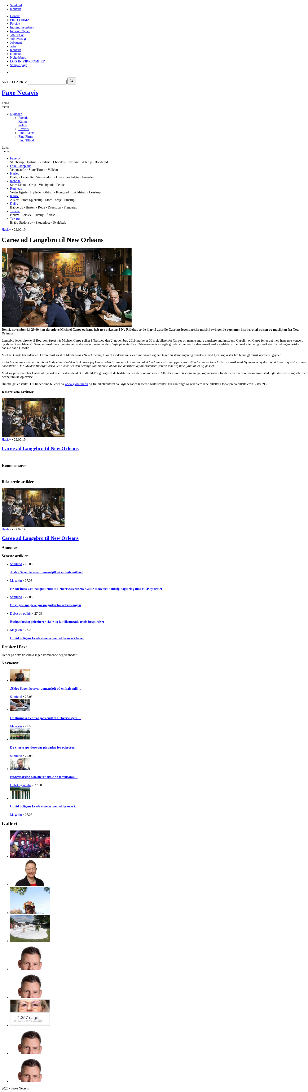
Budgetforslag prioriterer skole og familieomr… (44, 777)
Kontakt (15, 9)
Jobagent (16, 42)
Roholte (15, 181)
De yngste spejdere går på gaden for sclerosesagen (45, 605)
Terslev (15, 211)
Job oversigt (18, 38)
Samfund (16, 564)
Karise (14, 196)
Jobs (13, 46)
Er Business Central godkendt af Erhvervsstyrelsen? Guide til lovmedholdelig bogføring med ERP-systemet (86, 589)
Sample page (18, 65)
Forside (15, 23)
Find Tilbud (26, 140)
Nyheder (16, 114)
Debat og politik (20, 613)
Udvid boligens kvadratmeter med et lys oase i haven (47, 638)
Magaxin (16, 580)
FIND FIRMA (20, 20)
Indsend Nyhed (20, 31)
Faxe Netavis (20, 92)
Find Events (26, 133)
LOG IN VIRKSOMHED (27, 61)
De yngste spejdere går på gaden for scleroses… (44, 747)
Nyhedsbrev (18, 57)
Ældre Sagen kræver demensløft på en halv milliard (46, 572)
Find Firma (25, 136)
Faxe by (15, 158)
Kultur (22, 121)
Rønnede (16, 188)
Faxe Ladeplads (20, 166)
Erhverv (23, 129)
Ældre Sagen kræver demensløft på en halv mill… (45, 688)
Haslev (14, 173)
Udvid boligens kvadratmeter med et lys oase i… (44, 806)
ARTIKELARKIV (14, 82)
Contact (15, 16)
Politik (22, 125)
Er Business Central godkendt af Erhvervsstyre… (45, 718)
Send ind (16, 5)
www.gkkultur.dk (76, 384)
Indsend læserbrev (22, 27)
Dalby (14, 203)
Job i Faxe (17, 35)
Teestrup (15, 218)
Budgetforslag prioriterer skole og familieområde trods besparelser (57, 621)
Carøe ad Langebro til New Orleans (40, 448)
